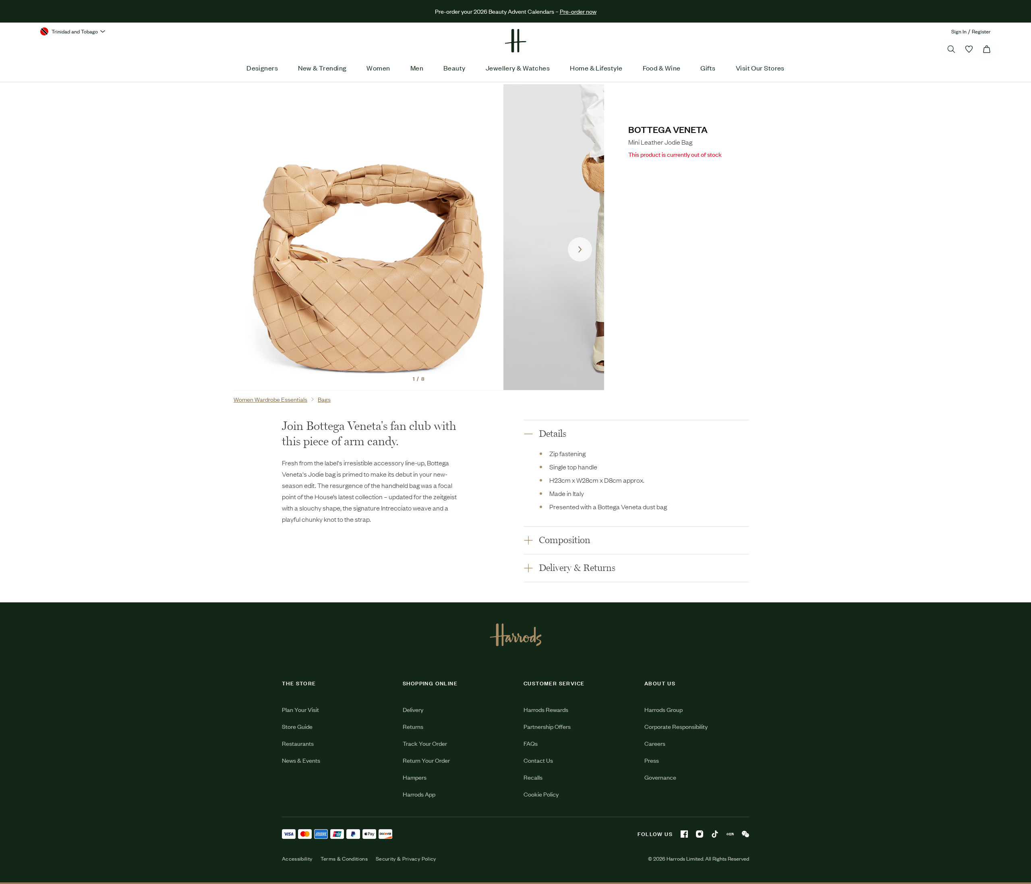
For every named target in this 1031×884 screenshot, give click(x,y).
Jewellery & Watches (518, 67)
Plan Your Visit (300, 709)
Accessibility (297, 858)
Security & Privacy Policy (406, 858)
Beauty (454, 67)
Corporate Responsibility (676, 726)
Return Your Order (426, 760)
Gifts (707, 67)
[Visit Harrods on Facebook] (684, 834)
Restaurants (298, 743)
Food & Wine (662, 67)
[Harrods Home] (515, 40)
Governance (660, 777)
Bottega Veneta (668, 129)
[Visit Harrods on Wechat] (745, 834)
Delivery (413, 709)
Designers (262, 67)
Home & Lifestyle (596, 67)
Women (378, 67)
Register (981, 31)
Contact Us (538, 760)
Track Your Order (425, 743)
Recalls (533, 777)
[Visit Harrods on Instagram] (699, 834)
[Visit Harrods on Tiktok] (714, 834)
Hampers (414, 777)
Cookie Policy (541, 794)
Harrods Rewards (546, 709)
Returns (413, 726)
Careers (654, 743)
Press (651, 760)
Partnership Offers (547, 726)
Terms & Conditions (344, 858)
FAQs (531, 743)
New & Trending (322, 67)
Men (416, 67)
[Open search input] (951, 49)
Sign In (959, 31)
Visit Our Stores (760, 67)
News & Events (301, 760)
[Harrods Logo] (515, 635)
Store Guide (297, 726)
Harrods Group (663, 709)
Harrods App (419, 794)
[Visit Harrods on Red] (730, 834)
